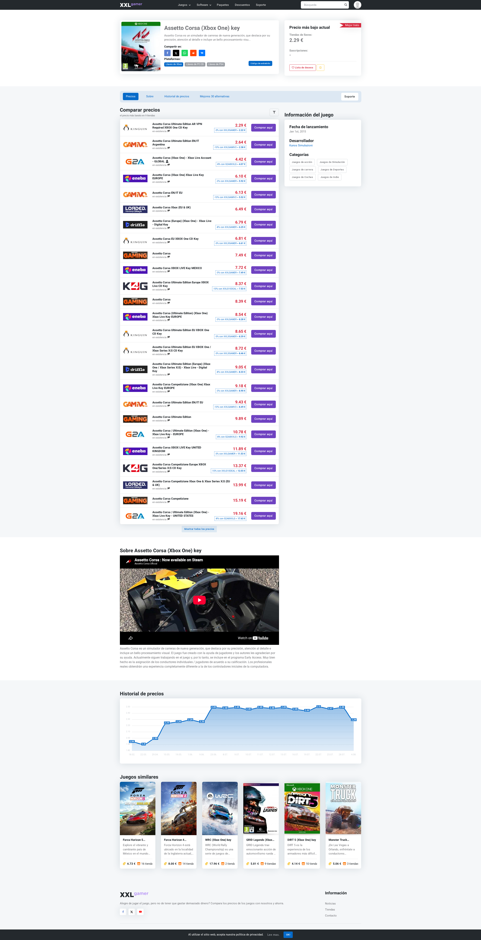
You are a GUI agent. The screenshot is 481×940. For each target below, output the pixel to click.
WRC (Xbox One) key (218, 840)
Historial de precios (176, 96)
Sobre (150, 96)
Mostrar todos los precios (199, 529)
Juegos (182, 5)
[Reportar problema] (320, 67)
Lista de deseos (303, 67)
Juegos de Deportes (332, 169)
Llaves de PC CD (195, 64)
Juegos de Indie (330, 177)
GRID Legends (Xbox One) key (259, 840)
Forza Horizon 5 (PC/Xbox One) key (135, 840)
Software (202, 5)
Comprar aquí (263, 127)
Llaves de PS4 (215, 64)
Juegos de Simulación (332, 162)
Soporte (261, 5)
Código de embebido (260, 63)
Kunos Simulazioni (301, 145)
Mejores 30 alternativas (214, 96)
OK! (288, 934)
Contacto (331, 915)
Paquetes (223, 5)
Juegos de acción (302, 162)
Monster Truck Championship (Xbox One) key (342, 840)
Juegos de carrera (302, 169)
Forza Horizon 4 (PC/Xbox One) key (176, 840)
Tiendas (330, 909)
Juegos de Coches (302, 177)
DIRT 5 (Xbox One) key (301, 840)
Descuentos (242, 5)
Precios (130, 96)
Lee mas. (273, 934)
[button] (357, 5)
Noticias (330, 903)
